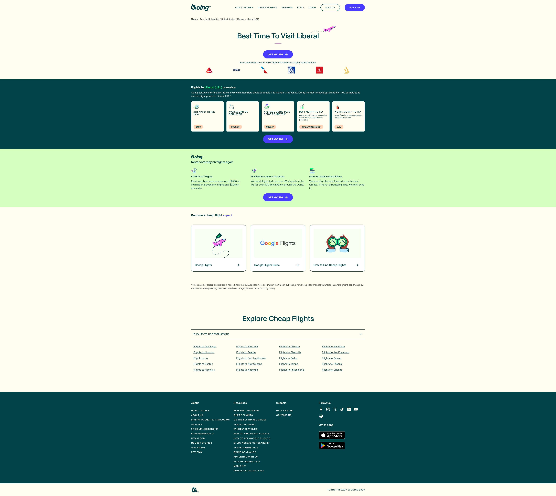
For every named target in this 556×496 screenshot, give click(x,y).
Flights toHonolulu (204, 370)
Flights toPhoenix (332, 364)
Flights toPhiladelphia (291, 370)
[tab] (278, 334)
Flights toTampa (288, 364)
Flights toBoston (203, 364)
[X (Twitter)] (335, 411)
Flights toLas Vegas (204, 346)
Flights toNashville (247, 370)
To (201, 19)
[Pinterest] (321, 418)
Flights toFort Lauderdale (251, 358)
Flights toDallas (288, 358)
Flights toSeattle (246, 352)
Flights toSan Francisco (335, 352)
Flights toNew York (247, 346)
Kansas (241, 19)
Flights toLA (200, 358)
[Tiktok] (342, 411)
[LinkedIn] (349, 411)
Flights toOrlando (332, 370)
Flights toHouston (203, 352)
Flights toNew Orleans (249, 364)
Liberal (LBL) (253, 19)
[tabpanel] (278, 359)
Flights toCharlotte (290, 352)
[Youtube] (356, 411)
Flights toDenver (331, 358)
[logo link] (201, 7)
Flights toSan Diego (333, 346)
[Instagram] (328, 411)
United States (228, 19)
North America (212, 19)
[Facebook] (321, 411)
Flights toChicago (289, 346)
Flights (194, 19)
